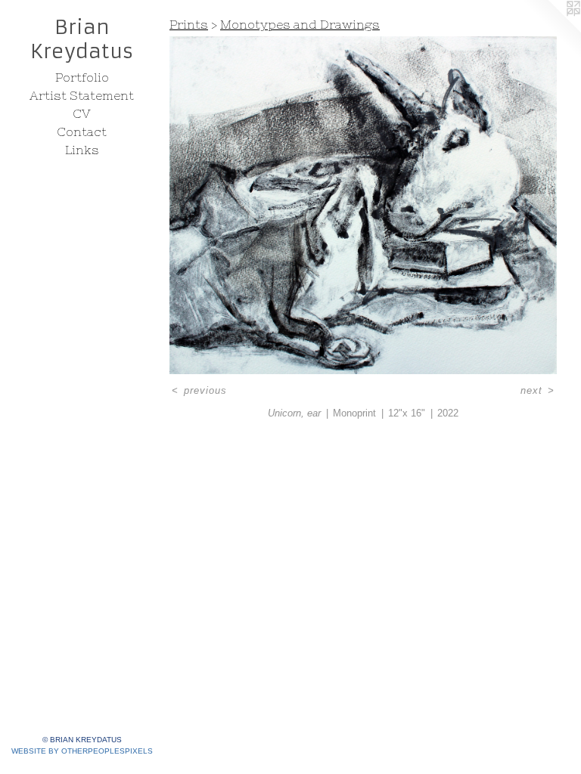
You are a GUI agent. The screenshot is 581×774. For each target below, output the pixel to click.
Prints (188, 24)
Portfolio (82, 77)
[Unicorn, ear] (363, 205)
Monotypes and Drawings (300, 24)
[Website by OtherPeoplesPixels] (550, 30)
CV (82, 113)
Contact (82, 131)
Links (82, 149)
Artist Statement (82, 95)
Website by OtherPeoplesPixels (82, 751)
